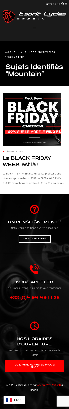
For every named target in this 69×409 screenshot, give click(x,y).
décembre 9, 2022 (14, 151)
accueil (12, 52)
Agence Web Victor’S (49, 385)
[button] (35, 239)
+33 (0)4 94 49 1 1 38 (35, 297)
